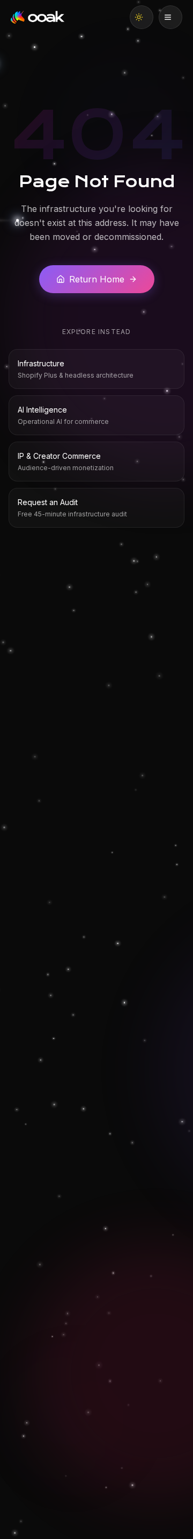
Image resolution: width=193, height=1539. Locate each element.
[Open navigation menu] (170, 17)
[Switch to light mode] (141, 17)
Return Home (96, 279)
